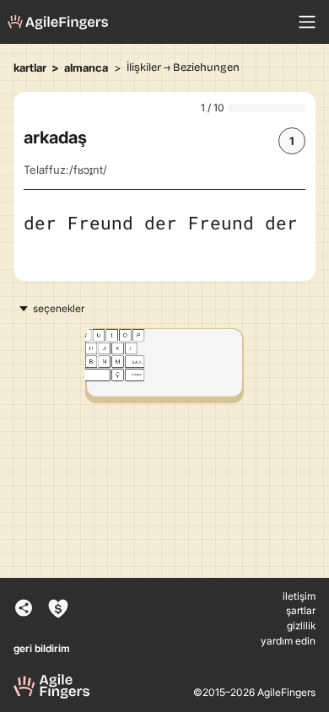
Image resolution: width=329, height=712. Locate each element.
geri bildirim (41, 649)
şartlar (301, 611)
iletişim (299, 596)
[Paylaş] (20, 609)
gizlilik (301, 626)
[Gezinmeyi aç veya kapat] (307, 21)
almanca (86, 67)
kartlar (29, 67)
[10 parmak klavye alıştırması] (58, 22)
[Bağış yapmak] (60, 609)
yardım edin (288, 641)
